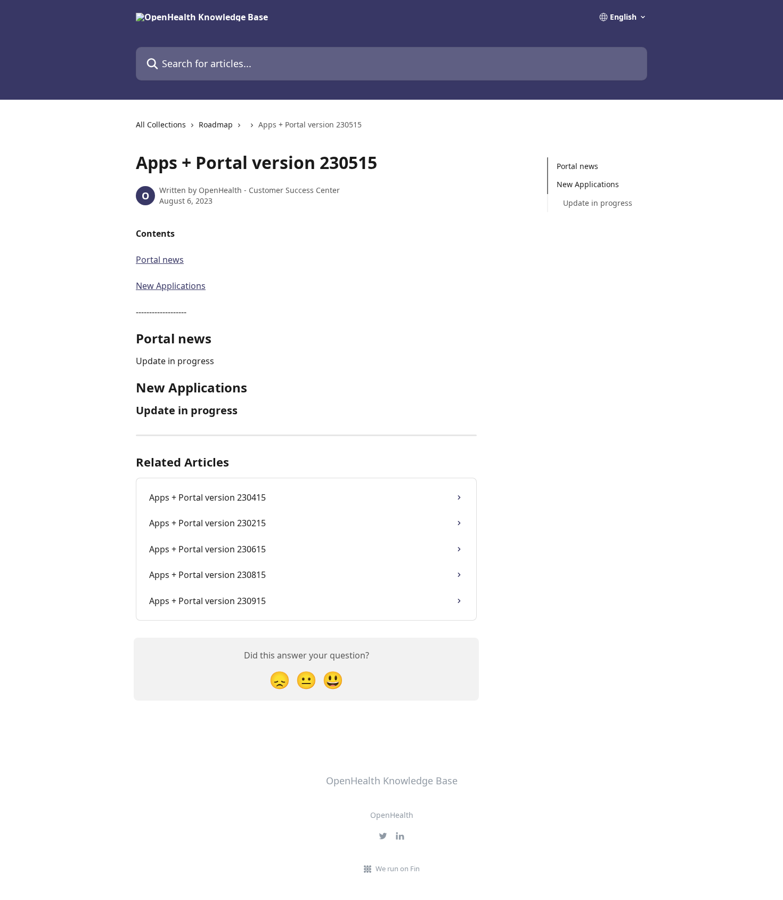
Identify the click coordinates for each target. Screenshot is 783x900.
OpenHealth (391, 815)
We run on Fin (398, 868)
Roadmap (216, 124)
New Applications (171, 286)
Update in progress (597, 203)
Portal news (160, 260)
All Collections (161, 124)
